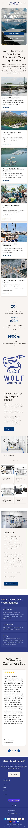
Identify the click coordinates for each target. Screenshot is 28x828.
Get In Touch (14, 774)
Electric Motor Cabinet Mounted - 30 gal (20, 480)
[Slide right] (17, 460)
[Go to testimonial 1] (12, 750)
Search (4, 784)
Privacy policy (10, 826)
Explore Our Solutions (14, 33)
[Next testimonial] (18, 750)
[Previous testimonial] (9, 750)
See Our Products (14, 38)
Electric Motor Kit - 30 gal (20, 499)
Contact (5, 794)
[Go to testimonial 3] (15, 750)
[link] (14, 93)
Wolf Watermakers (13, 824)
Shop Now (9, 429)
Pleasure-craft (7, 455)
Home (4, 787)
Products (5, 790)
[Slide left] (10, 460)
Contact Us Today (11, 583)
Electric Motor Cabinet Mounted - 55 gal (7, 500)
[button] (3, 3)
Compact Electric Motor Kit (7, 479)
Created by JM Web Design (19, 826)
